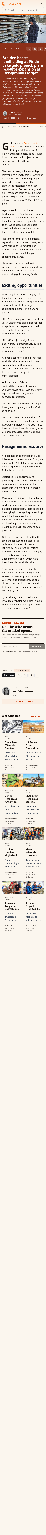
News (8, 127)
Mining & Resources (22, 670)
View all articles (22, 701)
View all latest (33, 716)
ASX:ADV (10, 675)
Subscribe (37, 646)
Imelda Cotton (15, 112)
